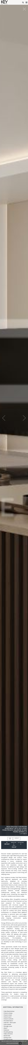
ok (20, 1043)
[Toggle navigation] (26, 2)
